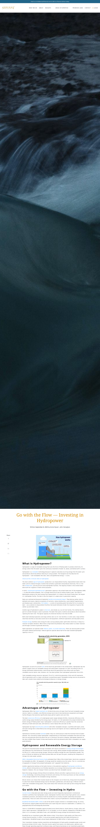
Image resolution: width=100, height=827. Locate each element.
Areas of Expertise (61, 8)
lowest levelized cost (41, 711)
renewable (35, 572)
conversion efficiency (34, 718)
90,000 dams (29, 585)
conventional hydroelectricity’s (36, 590)
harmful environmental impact (57, 599)
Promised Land (78, 8)
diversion (47, 610)
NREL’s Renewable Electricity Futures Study (34, 759)
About (41, 8)
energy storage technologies (75, 748)
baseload (43, 733)
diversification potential (42, 727)
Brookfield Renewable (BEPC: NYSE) (32, 801)
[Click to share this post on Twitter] (8, 543)
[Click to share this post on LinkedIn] (8, 548)
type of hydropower (39, 582)
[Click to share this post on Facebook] (8, 538)
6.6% (43, 666)
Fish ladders (44, 603)
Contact (88, 8)
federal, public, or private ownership (54, 628)
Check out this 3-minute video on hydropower (35, 578)
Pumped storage (27, 622)
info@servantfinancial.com (44, 1)
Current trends (26, 793)
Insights (48, 8)
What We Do (33, 8)
